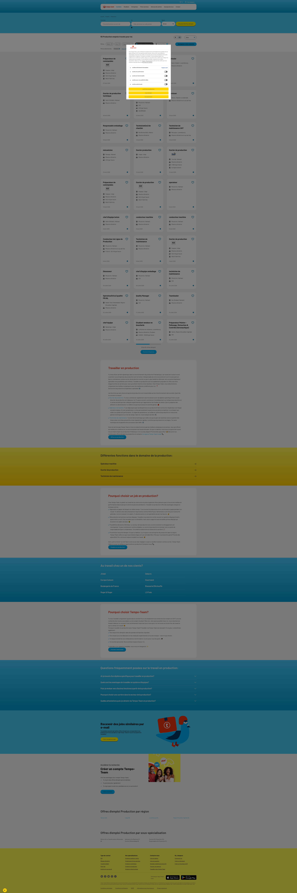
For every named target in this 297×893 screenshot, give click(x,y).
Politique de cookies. (147, 62)
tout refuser (148, 93)
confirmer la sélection (148, 89)
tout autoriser (148, 96)
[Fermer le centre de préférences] (5, 890)
